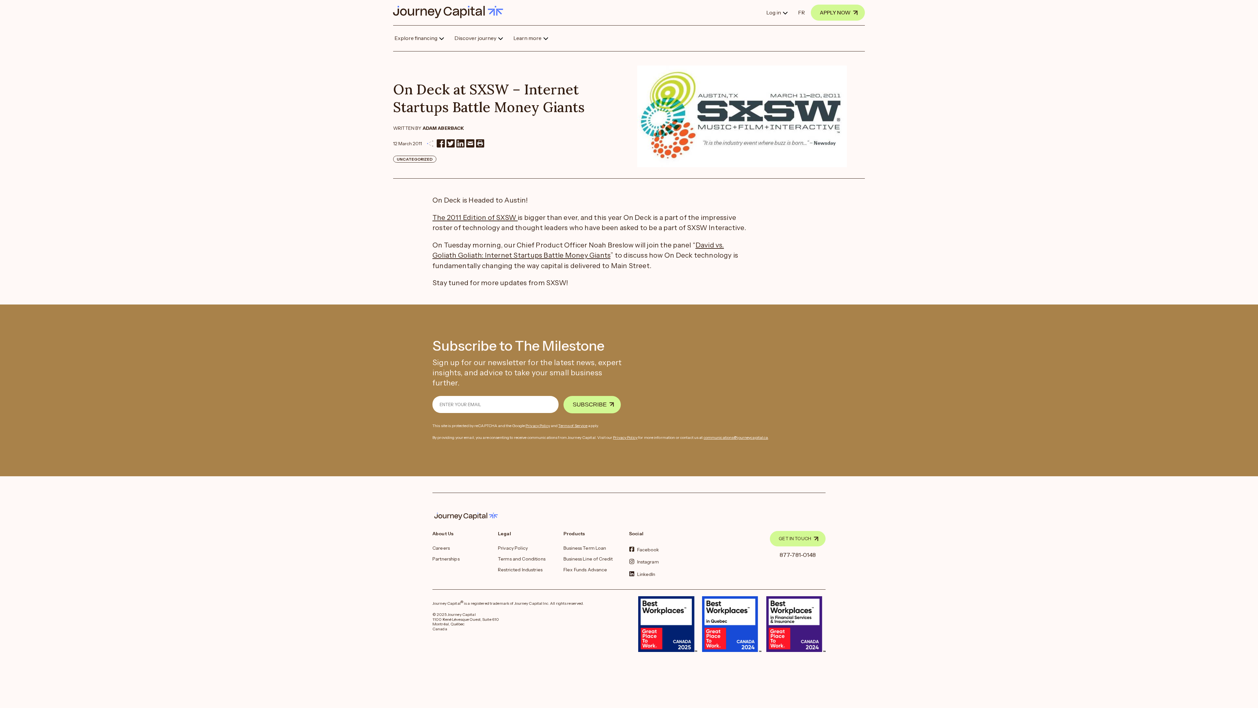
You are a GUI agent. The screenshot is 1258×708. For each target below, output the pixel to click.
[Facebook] (441, 143)
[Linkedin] (460, 143)
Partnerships (446, 559)
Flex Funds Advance (585, 570)
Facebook (648, 550)
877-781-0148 (798, 555)
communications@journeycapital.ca (736, 437)
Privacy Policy (537, 425)
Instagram (648, 562)
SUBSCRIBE (590, 404)
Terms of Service (572, 425)
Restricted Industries (520, 570)
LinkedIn (646, 574)
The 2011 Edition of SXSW (475, 217)
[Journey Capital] (451, 12)
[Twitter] (451, 143)
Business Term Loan (584, 548)
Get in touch (795, 538)
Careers (441, 548)
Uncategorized (415, 159)
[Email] (470, 143)
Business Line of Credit (588, 559)
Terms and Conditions (521, 559)
